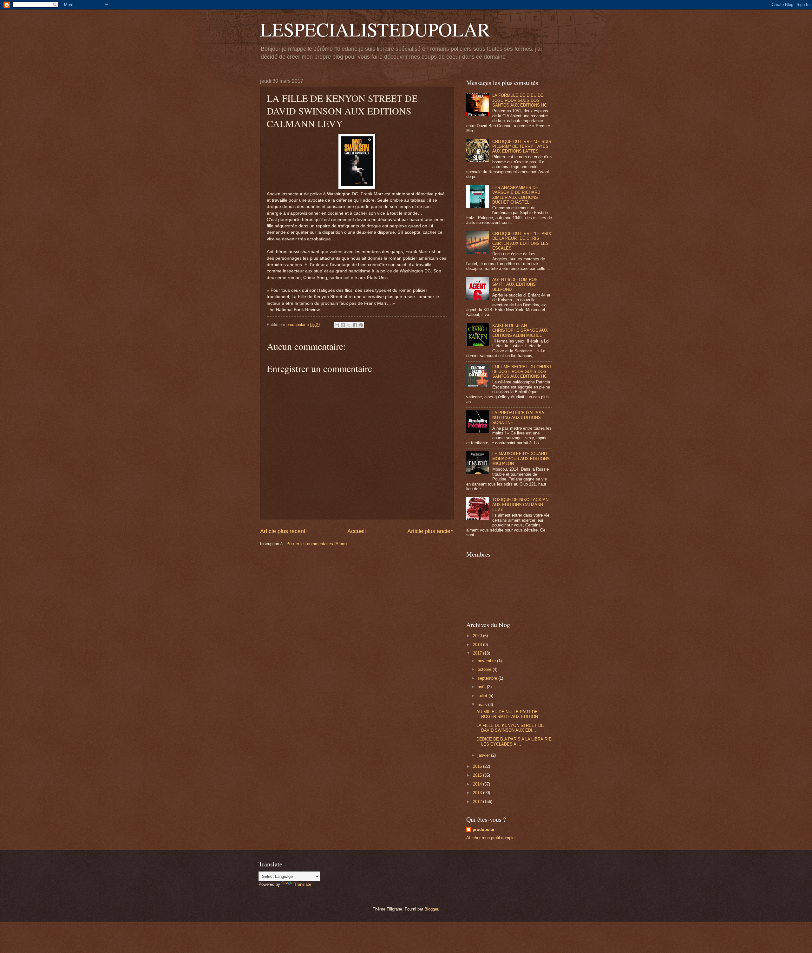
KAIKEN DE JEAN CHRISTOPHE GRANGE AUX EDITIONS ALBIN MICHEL (520, 330)
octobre (485, 669)
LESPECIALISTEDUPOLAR (375, 29)
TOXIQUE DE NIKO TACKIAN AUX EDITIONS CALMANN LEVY (520, 504)
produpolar (483, 829)
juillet (483, 695)
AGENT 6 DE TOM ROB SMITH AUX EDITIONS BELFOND (515, 284)
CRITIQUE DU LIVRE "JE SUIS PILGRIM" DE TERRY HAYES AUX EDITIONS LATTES (521, 146)
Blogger (431, 909)
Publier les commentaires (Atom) (316, 543)
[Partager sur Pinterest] (361, 325)
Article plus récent (282, 531)
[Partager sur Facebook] (355, 325)
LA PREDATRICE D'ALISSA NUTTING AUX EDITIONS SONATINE (518, 417)
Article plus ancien (430, 531)
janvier (484, 755)
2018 (478, 644)
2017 (478, 653)
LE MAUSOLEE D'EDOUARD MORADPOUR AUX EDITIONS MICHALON (521, 458)
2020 (478, 635)
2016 (478, 766)
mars (483, 704)
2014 (478, 784)
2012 (478, 801)
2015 (478, 775)
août (482, 686)
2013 (478, 792)
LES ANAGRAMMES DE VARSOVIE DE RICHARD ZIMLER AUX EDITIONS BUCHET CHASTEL (516, 195)
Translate (302, 884)
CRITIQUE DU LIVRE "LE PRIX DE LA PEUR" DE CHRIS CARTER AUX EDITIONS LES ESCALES (521, 241)
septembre (488, 678)
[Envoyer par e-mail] (337, 325)
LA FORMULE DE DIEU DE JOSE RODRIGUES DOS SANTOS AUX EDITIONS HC (519, 100)
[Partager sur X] (349, 325)
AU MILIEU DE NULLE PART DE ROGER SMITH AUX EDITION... (509, 714)
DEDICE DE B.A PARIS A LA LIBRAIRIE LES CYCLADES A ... (514, 741)
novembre (487, 660)
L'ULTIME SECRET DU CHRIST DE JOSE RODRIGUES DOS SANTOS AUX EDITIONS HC (522, 371)
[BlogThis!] (343, 325)
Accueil (356, 531)
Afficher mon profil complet (491, 837)
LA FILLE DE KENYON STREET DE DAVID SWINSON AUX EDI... (510, 728)
